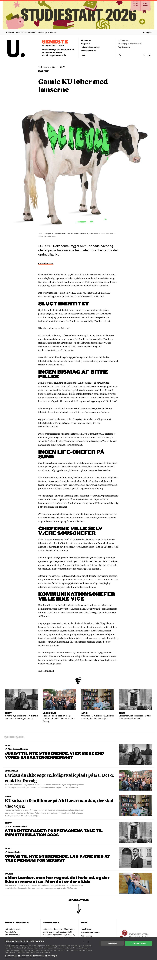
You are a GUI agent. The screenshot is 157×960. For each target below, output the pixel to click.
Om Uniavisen (123, 40)
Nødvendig (11, 956)
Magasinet (85, 44)
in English (147, 32)
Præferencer (25, 956)
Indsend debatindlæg (90, 47)
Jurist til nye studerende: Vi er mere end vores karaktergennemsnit (58, 52)
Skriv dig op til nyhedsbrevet (129, 44)
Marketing (52, 956)
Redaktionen (86, 929)
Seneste (55, 42)
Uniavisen (9, 32)
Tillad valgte (112, 943)
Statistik (39, 956)
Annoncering (86, 936)
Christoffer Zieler (45, 263)
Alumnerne (86, 40)
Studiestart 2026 (88, 50)
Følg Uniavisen (124, 47)
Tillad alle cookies (139, 943)
